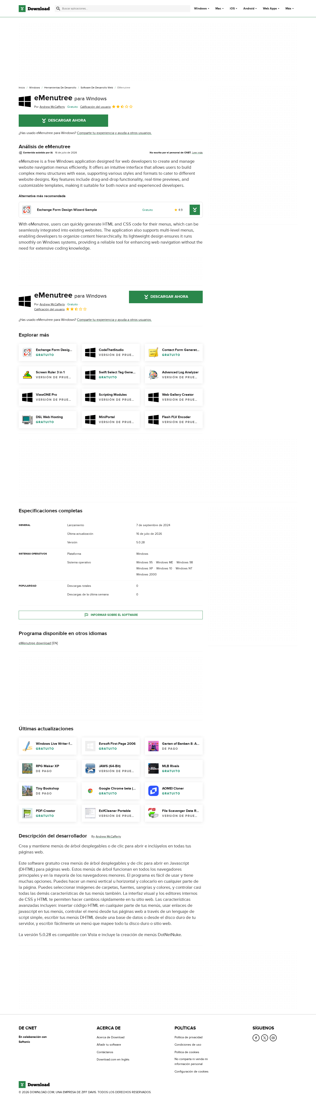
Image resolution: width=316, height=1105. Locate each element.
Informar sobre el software (114, 615)
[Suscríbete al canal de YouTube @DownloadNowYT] (273, 1037)
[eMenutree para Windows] (25, 101)
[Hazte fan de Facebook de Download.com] (256, 1037)
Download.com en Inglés (113, 1059)
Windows (200, 8)
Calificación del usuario (95, 107)
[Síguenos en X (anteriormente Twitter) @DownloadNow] (264, 1037)
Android (248, 8)
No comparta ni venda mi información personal (191, 1061)
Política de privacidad (188, 1037)
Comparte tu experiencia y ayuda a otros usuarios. (114, 133)
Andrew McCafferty (108, 836)
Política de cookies (187, 1052)
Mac (218, 8)
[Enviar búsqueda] (58, 8)
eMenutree (70, 98)
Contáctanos (105, 1052)
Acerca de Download (110, 1037)
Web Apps (270, 8)
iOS (232, 8)
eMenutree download (35, 643)
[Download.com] (34, 8)
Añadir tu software (109, 1044)
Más (288, 8)
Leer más (197, 152)
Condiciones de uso (188, 1044)
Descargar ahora (67, 120)
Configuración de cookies (192, 1071)
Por (49, 107)
